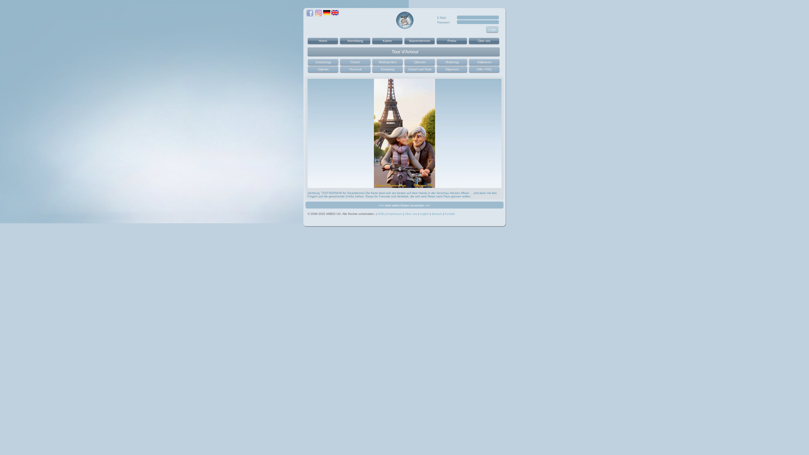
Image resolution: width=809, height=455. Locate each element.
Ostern (355, 62)
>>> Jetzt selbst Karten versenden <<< (404, 205)
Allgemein (452, 69)
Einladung (387, 69)
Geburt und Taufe (420, 69)
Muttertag (452, 62)
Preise (451, 41)
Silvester (420, 62)
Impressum (394, 213)
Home (323, 41)
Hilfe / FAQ (484, 69)
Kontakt (450, 213)
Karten (387, 41)
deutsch (437, 213)
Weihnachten (387, 62)
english (424, 213)
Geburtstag (323, 62)
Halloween (484, 62)
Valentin (323, 69)
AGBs (381, 213)
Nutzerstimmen (419, 41)
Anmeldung (355, 41)
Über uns (484, 41)
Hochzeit (355, 69)
